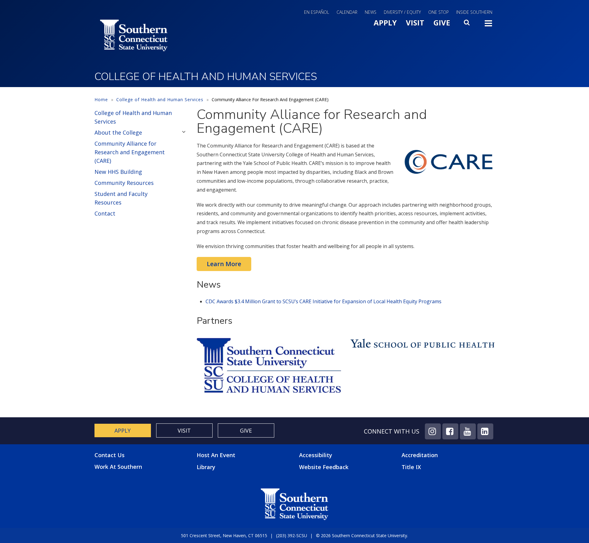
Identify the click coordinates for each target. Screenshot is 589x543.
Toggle (488, 25)
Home (101, 99)
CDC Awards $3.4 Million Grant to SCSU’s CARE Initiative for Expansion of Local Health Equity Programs (323, 301)
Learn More (224, 264)
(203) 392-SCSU (291, 535)
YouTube (468, 431)
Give (441, 22)
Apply (385, 22)
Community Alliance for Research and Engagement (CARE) (129, 152)
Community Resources (124, 182)
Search (467, 24)
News (370, 12)
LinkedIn (485, 431)
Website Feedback (323, 467)
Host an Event (216, 455)
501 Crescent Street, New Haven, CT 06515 (224, 535)
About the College (118, 132)
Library (206, 467)
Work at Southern (118, 466)
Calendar (347, 12)
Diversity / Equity (402, 12)
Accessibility (315, 455)
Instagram (433, 431)
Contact (104, 213)
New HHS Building (118, 171)
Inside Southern (474, 12)
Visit (415, 22)
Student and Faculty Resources (121, 198)
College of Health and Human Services (159, 99)
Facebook (450, 431)
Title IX (411, 467)
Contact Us (109, 455)
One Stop (438, 12)
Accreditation (420, 455)
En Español (316, 12)
